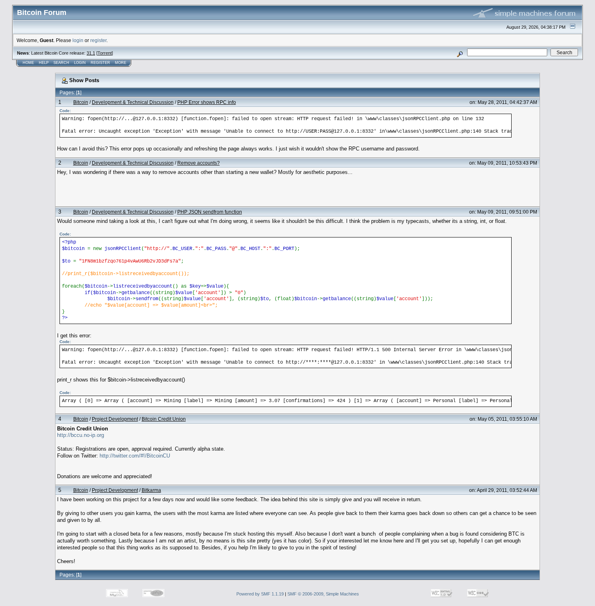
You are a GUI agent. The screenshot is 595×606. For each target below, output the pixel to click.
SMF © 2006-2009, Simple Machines (323, 593)
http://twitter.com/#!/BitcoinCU (135, 456)
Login (80, 63)
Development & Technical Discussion (133, 102)
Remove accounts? (198, 162)
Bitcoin (80, 102)
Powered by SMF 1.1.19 (260, 593)
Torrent (105, 53)
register (98, 40)
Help (44, 63)
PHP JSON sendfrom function (209, 211)
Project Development (115, 419)
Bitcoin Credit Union (164, 419)
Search (61, 63)
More (120, 63)
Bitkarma (151, 490)
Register (100, 63)
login (77, 40)
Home (28, 63)
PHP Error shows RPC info (206, 102)
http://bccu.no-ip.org (80, 435)
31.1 (91, 53)
